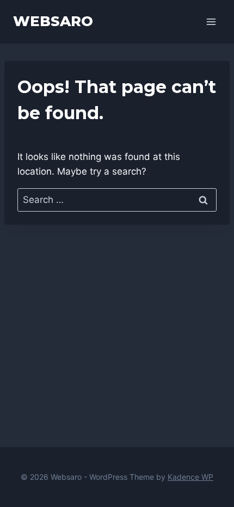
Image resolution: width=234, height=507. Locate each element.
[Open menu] (211, 21)
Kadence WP (190, 476)
